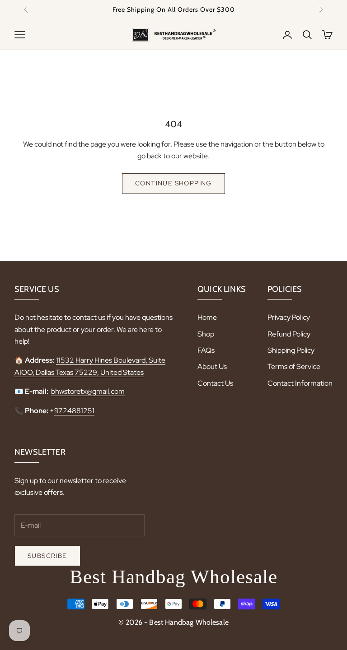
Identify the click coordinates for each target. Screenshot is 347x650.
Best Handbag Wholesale (173, 576)
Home (207, 317)
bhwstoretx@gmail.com (88, 391)
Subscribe (47, 556)
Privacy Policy (288, 317)
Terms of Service (293, 366)
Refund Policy (288, 334)
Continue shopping (173, 183)
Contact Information (300, 383)
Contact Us (215, 383)
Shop (205, 334)
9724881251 (74, 410)
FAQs (206, 350)
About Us (212, 366)
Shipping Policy (290, 350)
